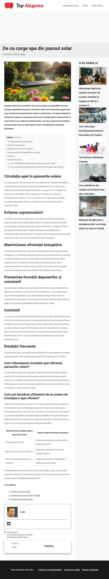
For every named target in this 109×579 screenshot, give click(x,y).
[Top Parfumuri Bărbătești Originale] (92, 146)
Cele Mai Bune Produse (71, 6)
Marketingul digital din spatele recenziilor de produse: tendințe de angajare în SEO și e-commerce (90, 97)
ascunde (17, 137)
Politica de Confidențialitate (50, 570)
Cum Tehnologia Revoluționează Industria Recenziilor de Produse (91, 130)
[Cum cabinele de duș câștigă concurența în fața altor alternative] (92, 173)
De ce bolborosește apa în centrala (19, 535)
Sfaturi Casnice (97, 6)
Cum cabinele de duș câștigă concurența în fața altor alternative (91, 189)
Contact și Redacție (90, 570)
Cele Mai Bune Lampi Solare (21, 499)
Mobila (85, 6)
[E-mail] (8, 524)
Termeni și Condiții (72, 570)
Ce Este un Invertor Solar (20, 491)
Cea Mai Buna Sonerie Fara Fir (17, 537)
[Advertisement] (54, 27)
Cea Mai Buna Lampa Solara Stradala (25, 495)
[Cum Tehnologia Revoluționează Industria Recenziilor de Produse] (92, 116)
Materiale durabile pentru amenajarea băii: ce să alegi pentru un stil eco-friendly (92, 224)
